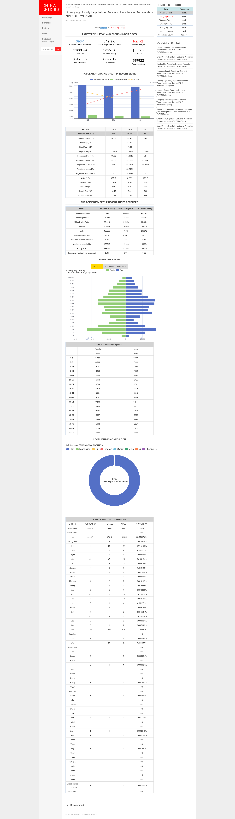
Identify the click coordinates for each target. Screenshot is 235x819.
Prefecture (46, 28)
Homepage (47, 17)
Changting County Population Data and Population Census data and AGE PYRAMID (109, 14)
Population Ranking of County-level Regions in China (100, 4)
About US (93, 814)
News (44, 33)
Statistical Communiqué (48, 40)
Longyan (103, 27)
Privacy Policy (85, 814)
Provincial (46, 22)
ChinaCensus (50, 7)
